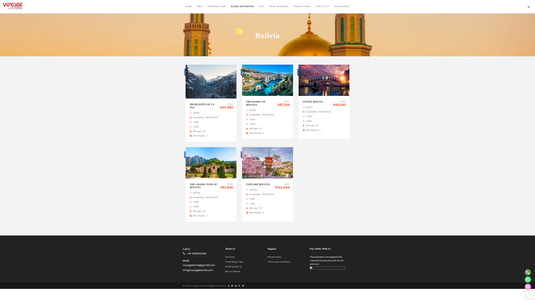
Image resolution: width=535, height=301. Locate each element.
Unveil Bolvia (313, 101)
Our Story (230, 256)
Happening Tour (216, 6)
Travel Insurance (278, 6)
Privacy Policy (274, 256)
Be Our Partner (232, 271)
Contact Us (322, 6)
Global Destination (242, 6)
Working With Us (233, 266)
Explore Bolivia (258, 184)
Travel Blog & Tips (234, 261)
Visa (261, 6)
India (200, 6)
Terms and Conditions (279, 261)
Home (189, 6)
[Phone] (528, 272)
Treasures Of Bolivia (255, 103)
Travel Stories (301, 6)
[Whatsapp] (528, 279)
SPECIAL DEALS (342, 6)
